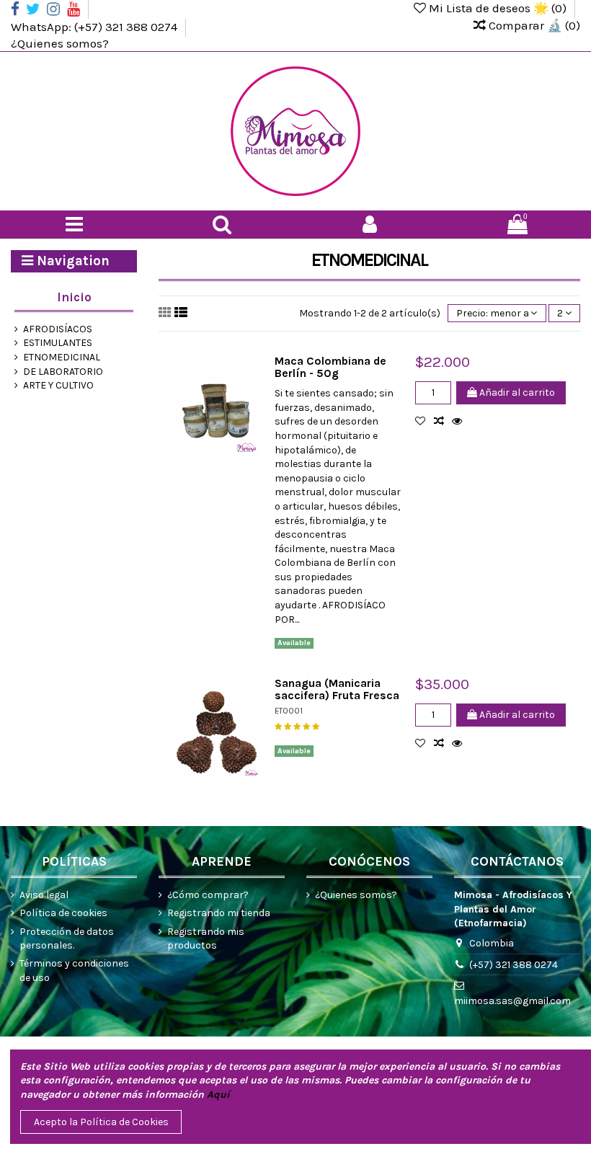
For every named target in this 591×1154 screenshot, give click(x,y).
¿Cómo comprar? (208, 895)
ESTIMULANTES (57, 343)
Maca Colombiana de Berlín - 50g (330, 367)
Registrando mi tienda (218, 913)
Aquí (218, 1094)
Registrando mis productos (205, 939)
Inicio (74, 297)
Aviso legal (43, 895)
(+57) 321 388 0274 (513, 965)
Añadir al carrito (516, 392)
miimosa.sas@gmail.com (512, 1001)
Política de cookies (63, 913)
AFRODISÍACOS (57, 329)
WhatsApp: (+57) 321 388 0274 (95, 26)
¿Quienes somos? (60, 43)
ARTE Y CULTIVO (58, 385)
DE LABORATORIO (63, 371)
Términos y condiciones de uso (74, 970)
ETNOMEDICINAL (61, 357)
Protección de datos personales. (66, 939)
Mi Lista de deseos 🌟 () (497, 8)
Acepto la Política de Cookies (101, 1122)
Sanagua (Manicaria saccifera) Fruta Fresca (337, 689)
